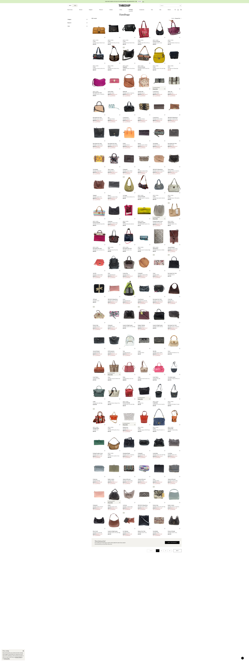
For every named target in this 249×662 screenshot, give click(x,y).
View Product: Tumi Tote (144, 394)
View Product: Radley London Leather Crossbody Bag (174, 498)
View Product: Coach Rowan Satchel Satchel (129, 32)
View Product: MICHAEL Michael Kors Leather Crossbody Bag (159, 162)
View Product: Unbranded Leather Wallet (129, 162)
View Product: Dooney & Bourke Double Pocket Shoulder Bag (144, 58)
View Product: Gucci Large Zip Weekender (114, 369)
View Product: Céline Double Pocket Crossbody (144, 369)
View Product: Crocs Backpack (129, 292)
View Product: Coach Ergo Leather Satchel (159, 188)
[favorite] (104, 37)
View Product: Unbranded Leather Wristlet (99, 498)
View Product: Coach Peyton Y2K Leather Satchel (174, 188)
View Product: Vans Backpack (129, 344)
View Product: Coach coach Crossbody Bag (144, 240)
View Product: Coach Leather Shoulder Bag (159, 58)
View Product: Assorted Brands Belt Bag (99, 344)
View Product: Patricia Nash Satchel (99, 318)
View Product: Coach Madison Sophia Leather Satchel (174, 32)
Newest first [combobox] (177, 18)
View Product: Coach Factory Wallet (159, 84)
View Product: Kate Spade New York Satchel (174, 266)
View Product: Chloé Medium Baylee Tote (114, 394)
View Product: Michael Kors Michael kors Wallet (159, 240)
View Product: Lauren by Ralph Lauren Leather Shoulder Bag (129, 318)
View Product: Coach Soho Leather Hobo (114, 446)
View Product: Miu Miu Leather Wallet (159, 344)
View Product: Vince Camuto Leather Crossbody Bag (174, 162)
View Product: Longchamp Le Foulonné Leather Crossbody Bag (159, 394)
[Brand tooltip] (70, 22)
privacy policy (7, 658)
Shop (70, 5)
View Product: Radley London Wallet (114, 472)
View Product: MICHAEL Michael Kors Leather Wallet (144, 498)
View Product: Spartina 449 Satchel (144, 84)
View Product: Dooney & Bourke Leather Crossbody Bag (144, 188)
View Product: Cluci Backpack (114, 266)
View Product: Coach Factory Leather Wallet (159, 110)
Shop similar (155, 89)
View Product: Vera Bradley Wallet (159, 524)
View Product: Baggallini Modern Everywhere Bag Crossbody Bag (129, 58)
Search (162, 5)
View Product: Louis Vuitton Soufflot (99, 369)
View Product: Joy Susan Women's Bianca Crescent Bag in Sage (129, 188)
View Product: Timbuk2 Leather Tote (99, 188)
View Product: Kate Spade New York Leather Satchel (99, 110)
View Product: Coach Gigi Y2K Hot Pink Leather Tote (144, 32)
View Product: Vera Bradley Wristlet (159, 136)
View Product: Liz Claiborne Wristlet (129, 524)
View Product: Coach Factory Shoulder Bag (144, 292)
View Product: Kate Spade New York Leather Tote (129, 240)
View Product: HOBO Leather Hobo (114, 498)
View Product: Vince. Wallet (159, 472)
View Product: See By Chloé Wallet (114, 84)
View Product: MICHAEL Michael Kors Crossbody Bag (174, 110)
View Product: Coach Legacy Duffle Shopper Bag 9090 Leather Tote (144, 420)
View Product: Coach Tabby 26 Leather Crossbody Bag (159, 420)
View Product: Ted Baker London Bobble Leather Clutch (144, 214)
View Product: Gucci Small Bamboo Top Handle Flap (174, 344)
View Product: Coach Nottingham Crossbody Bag (174, 394)
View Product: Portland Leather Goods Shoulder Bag (159, 214)
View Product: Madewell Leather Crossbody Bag (129, 84)
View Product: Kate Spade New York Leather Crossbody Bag (99, 84)
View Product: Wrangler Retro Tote (99, 420)
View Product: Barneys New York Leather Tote (144, 524)
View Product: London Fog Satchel (129, 266)
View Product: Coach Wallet (144, 344)
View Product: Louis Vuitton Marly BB (159, 369)
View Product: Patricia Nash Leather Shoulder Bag (159, 498)
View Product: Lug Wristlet (114, 110)
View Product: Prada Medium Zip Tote (129, 369)
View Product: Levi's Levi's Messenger (174, 58)
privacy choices (18, 657)
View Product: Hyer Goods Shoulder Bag (99, 524)
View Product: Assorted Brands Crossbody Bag (174, 240)
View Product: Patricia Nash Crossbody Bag (174, 420)
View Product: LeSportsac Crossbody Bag (114, 214)
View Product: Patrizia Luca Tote (129, 420)
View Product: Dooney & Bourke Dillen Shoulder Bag (129, 394)
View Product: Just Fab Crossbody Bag (99, 266)
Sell (75, 5)
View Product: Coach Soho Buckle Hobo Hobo (114, 58)
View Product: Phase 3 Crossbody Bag (114, 188)
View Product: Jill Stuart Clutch (99, 292)
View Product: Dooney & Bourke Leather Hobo (159, 32)
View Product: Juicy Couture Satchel (114, 162)
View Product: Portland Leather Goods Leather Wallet (99, 446)
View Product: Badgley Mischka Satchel (144, 318)
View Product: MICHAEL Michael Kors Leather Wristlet (114, 292)
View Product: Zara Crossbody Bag (144, 162)
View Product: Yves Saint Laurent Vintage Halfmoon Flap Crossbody (174, 369)
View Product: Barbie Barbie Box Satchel (129, 214)
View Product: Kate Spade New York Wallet (174, 136)
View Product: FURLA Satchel (129, 136)
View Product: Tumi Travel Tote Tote (114, 240)
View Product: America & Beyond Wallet (144, 472)
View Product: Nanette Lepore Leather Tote (174, 214)
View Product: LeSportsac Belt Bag (99, 472)
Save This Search (172, 542)
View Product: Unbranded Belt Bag (144, 446)
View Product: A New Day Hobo (174, 292)
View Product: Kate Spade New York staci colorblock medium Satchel (99, 240)
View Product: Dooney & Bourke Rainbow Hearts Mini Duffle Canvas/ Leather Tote (99, 214)
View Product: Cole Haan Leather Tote (174, 446)
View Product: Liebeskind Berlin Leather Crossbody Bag (129, 446)
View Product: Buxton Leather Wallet (144, 136)
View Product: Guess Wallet (159, 266)
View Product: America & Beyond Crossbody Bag (129, 472)
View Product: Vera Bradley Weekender (99, 162)
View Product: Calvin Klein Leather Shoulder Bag (159, 446)
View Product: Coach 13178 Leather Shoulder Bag (114, 420)
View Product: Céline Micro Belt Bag (99, 394)
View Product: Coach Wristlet (144, 110)
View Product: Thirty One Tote (174, 84)
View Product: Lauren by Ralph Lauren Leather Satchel (159, 318)
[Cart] (181, 9)
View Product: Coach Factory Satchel (129, 110)
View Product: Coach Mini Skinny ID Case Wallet (114, 32)
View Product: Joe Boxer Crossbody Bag (129, 498)
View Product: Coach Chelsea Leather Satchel (99, 58)
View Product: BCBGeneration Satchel (114, 344)
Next (177, 550)
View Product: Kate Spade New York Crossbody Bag (99, 136)
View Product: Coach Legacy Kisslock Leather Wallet (99, 32)
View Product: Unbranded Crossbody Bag (144, 266)
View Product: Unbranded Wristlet (114, 318)
